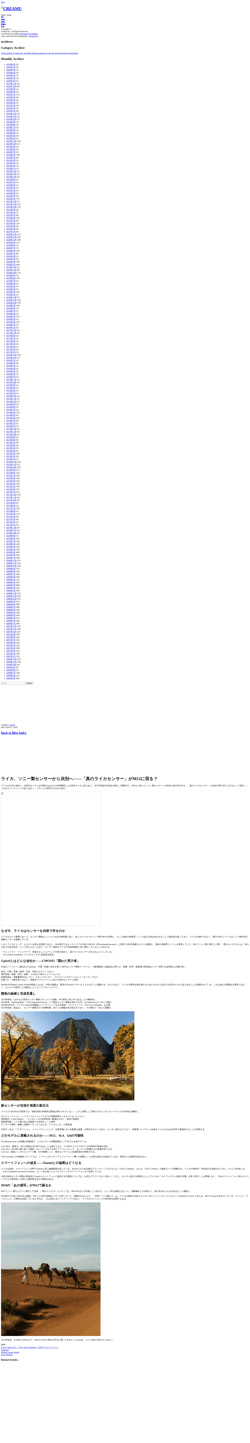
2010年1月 (11, 558)
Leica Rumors (7, 1355)
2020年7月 (11, 248)
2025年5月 (11, 100)
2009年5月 (11, 580)
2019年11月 (11, 270)
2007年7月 (11, 640)
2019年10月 (11, 273)
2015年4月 (11, 390)
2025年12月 (11, 83)
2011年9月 (11, 503)
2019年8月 (11, 278)
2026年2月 (11, 78)
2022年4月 (11, 190)
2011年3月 (11, 519)
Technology (65, 53)
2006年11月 (11, 662)
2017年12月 (11, 330)
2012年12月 (11, 462)
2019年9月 (11, 275)
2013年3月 (11, 453)
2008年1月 (11, 623)
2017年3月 (11, 349)
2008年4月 (11, 615)
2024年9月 (11, 122)
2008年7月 (11, 607)
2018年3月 (11, 322)
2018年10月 (11, 303)
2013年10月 (11, 434)
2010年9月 (11, 536)
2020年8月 (11, 245)
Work (75, 53)
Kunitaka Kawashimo (29, 34)
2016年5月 (11, 366)
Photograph (38, 53)
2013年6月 (11, 445)
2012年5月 (11, 481)
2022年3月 (11, 193)
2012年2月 (11, 489)
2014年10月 (11, 401)
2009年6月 (11, 577)
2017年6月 (11, 341)
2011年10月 (11, 500)
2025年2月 (11, 108)
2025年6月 (11, 97)
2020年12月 (11, 234)
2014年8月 (11, 407)
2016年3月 (11, 371)
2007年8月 (11, 637)
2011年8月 (11, 506)
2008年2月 (11, 621)
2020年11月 (11, 237)
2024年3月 (11, 136)
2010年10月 (11, 533)
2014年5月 (11, 415)
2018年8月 (11, 308)
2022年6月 (11, 185)
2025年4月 (11, 103)
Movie (30, 53)
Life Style (24, 53)
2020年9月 (11, 242)
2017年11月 (11, 333)
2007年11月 (11, 629)
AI (2, 53)
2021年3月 (11, 226)
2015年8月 (11, 385)
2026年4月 (11, 73)
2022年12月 (11, 171)
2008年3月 (11, 618)
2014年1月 (11, 426)
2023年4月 (11, 160)
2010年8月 (11, 538)
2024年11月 (11, 116)
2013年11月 (11, 432)
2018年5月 (11, 316)
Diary (11, 53)
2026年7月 (11, 67)
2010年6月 (11, 544)
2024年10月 (11, 119)
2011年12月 (11, 495)
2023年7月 (11, 152)
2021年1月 (11, 231)
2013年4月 (11, 451)
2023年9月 (11, 147)
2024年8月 (11, 125)
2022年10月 (11, 177)
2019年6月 (11, 284)
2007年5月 (11, 645)
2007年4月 (11, 648)
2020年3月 (11, 259)
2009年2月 (11, 588)
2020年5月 (11, 253)
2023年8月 (11, 149)
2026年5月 (11, 70)
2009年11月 (11, 563)
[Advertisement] (125, 704)
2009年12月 (11, 560)
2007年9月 (11, 634)
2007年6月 (11, 643)
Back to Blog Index (13, 732)
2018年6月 (11, 314)
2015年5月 (11, 388)
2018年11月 (11, 300)
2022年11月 (11, 174)
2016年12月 (11, 355)
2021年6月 (11, 218)
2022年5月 (11, 188)
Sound (57, 53)
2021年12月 (11, 201)
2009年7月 (11, 574)
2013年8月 (11, 440)
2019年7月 (11, 281)
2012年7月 (11, 475)
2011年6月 (11, 511)
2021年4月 (11, 223)
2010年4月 (11, 549)
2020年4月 (11, 256)
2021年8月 (11, 212)
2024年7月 (11, 127)
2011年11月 (11, 497)
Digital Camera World (10, 1352)
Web (71, 53)
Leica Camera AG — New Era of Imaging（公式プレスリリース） (30, 1347)
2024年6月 (11, 130)
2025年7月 (11, 94)
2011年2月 (11, 522)
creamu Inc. (33, 36)
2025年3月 (11, 105)
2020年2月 (11, 262)
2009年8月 (11, 571)
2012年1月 (11, 492)
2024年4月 (11, 133)
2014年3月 (11, 421)
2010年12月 (11, 527)
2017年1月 (11, 352)
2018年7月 (11, 311)
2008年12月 (11, 593)
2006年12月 (11, 659)
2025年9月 (11, 89)
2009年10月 (11, 566)
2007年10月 (11, 632)
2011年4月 (11, 516)
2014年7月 (11, 410)
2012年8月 (11, 473)
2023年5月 (11, 157)
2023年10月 (11, 144)
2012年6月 (11, 478)
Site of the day (49, 53)
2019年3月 (11, 292)
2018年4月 (11, 319)
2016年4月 (11, 369)
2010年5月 (11, 547)
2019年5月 (11, 286)
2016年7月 (11, 360)
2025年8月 (11, 92)
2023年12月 (11, 141)
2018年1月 (11, 327)
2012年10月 (11, 467)
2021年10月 (11, 207)
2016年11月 (11, 358)
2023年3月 (11, 163)
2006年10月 (11, 664)
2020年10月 (11, 240)
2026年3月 (11, 75)
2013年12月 (11, 429)
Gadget (17, 53)
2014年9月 (11, 404)
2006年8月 (11, 670)
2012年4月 (11, 484)
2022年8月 (11, 179)
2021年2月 (11, 229)
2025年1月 (11, 111)
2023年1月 (11, 168)
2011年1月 (11, 525)
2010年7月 (11, 541)
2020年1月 (11, 264)
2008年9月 (11, 601)
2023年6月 (11, 155)
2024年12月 (11, 114)
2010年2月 (11, 555)
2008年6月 (11, 610)
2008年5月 (11, 612)
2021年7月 (11, 215)
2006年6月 (11, 675)
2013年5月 (11, 448)
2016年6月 (11, 363)
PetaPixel (5, 1350)
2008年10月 (11, 599)
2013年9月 (11, 437)
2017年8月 (11, 336)
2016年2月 (11, 374)
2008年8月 (11, 604)
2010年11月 (11, 530)
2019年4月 (11, 289)
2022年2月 (11, 196)
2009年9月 (11, 569)
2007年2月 (11, 654)
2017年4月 (11, 347)
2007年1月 (11, 656)
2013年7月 (11, 443)
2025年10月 (11, 86)
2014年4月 (11, 418)
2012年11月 (11, 464)
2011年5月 (11, 514)
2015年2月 (11, 393)
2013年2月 (11, 456)
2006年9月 (11, 667)
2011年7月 (11, 508)
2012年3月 (11, 486)
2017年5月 (11, 344)
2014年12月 (11, 396)
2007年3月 (11, 651)
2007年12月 (11, 626)
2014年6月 (11, 412)
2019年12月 (11, 267)
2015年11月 (11, 379)
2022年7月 (11, 182)
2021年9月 (11, 210)
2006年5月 (11, 678)
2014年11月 (11, 399)
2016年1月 (11, 377)
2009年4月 (11, 582)
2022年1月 (11, 199)
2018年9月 (11, 305)
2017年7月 (11, 338)
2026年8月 (11, 64)
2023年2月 (11, 166)
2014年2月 (11, 423)
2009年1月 (11, 590)
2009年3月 (11, 585)
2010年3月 (11, 552)
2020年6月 (11, 251)
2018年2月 (11, 325)
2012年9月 (11, 470)
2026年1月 (11, 81)
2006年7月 (11, 673)
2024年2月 (11, 138)
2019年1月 (11, 295)
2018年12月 (11, 297)
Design (6, 53)
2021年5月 (11, 221)
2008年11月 (11, 596)
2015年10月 (11, 382)
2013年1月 (11, 459)
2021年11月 (11, 204)
